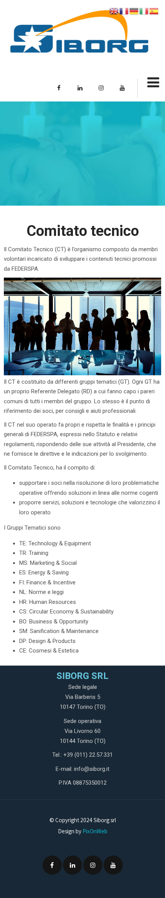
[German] (134, 10)
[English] (114, 10)
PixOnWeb (94, 831)
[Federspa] (79, 35)
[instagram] (101, 88)
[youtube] (122, 88)
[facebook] (58, 88)
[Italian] (144, 10)
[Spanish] (154, 10)
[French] (124, 10)
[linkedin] (79, 88)
